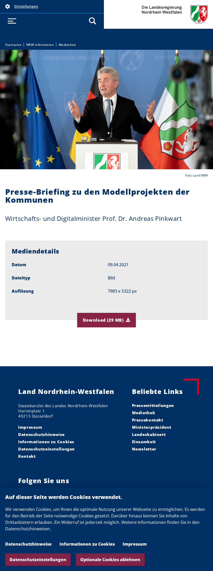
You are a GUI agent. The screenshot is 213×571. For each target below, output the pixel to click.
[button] (52, 6)
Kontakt (27, 456)
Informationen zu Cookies (87, 544)
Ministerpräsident (151, 427)
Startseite (13, 45)
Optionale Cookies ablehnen (110, 559)
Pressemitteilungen (153, 405)
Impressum (135, 544)
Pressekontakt (147, 419)
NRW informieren (40, 45)
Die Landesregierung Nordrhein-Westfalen (158, 14)
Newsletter (144, 449)
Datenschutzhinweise (28, 544)
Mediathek (67, 45)
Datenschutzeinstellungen (38, 559)
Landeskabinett (149, 434)
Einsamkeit (144, 441)
